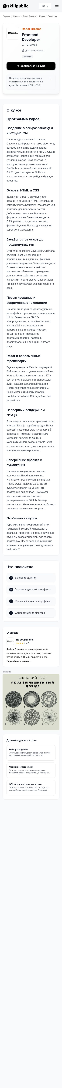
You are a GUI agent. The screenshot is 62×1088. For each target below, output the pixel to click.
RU (43, 6)
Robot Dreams (31, 29)
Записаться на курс (33, 66)
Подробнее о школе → (19, 661)
